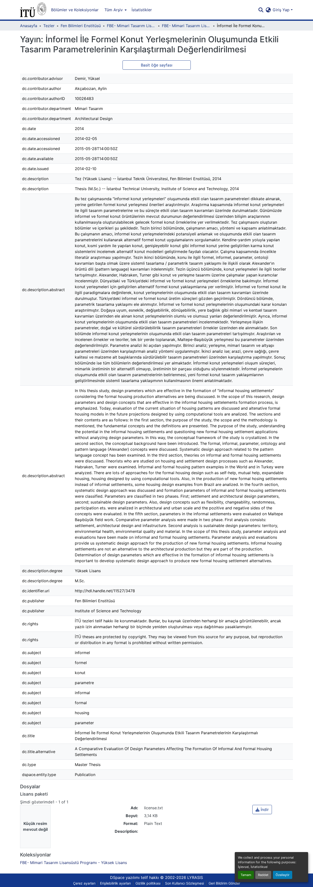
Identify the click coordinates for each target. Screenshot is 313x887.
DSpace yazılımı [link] (125, 877)
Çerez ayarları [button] (84, 883)
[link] (262, 809)
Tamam (246, 875)
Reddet (263, 875)
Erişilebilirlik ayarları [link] (115, 883)
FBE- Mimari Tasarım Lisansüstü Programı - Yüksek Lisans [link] (186, 25)
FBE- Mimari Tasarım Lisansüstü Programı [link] (131, 25)
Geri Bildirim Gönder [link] (224, 883)
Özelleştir (283, 875)
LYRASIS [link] (195, 877)
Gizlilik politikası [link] (147, 883)
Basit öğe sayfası (156, 65)
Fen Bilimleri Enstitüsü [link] (81, 25)
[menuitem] (115, 10)
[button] (33, 9)
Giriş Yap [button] (282, 9)
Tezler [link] (49, 25)
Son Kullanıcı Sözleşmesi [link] (184, 883)
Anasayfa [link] (28, 25)
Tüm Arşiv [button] (113, 9)
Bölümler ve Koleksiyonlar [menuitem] (75, 9)
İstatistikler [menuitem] (142, 9)
